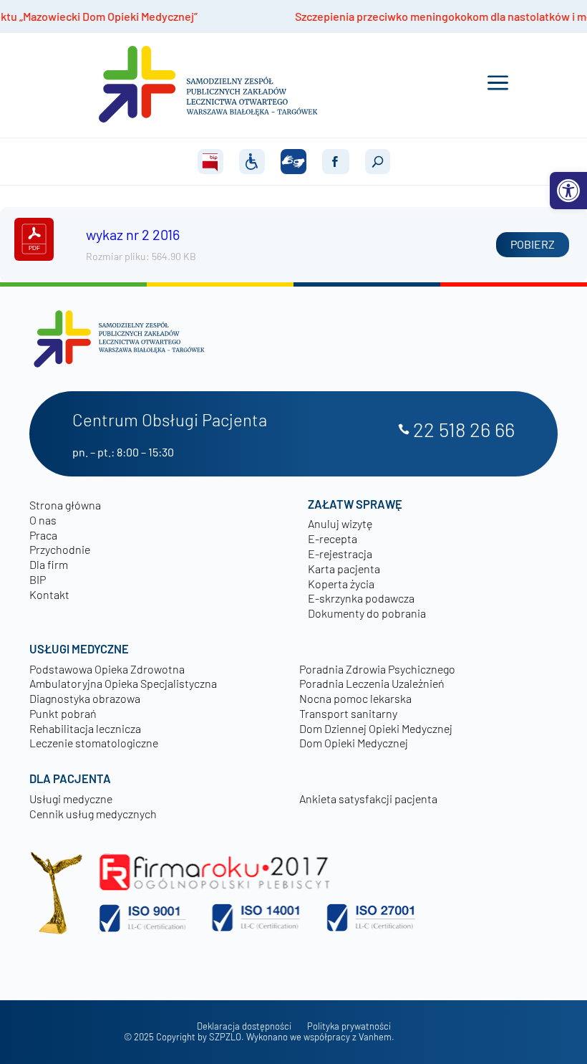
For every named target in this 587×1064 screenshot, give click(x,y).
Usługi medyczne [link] (70, 798)
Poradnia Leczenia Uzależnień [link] (372, 683)
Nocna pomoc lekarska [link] (355, 698)
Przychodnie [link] (59, 549)
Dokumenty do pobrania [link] (367, 613)
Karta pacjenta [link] (344, 568)
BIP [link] (37, 579)
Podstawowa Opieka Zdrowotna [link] (107, 669)
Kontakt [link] (49, 594)
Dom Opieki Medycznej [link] (353, 742)
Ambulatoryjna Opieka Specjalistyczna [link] (123, 683)
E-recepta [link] (332, 538)
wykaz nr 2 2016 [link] (133, 234)
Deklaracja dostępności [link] (244, 1026)
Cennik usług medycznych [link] (93, 813)
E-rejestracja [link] (340, 553)
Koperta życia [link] (341, 583)
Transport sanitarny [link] (348, 713)
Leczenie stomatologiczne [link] (93, 742)
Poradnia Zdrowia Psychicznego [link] (377, 669)
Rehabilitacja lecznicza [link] (85, 728)
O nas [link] (43, 520)
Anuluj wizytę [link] (340, 523)
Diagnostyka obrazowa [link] (84, 698)
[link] (568, 190)
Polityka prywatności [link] (349, 1026)
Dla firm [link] (48, 564)
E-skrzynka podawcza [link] (361, 598)
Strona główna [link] (65, 505)
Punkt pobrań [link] (63, 713)
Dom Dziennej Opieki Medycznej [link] (375, 728)
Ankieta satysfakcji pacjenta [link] (368, 798)
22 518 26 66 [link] (464, 430)
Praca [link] (43, 535)
